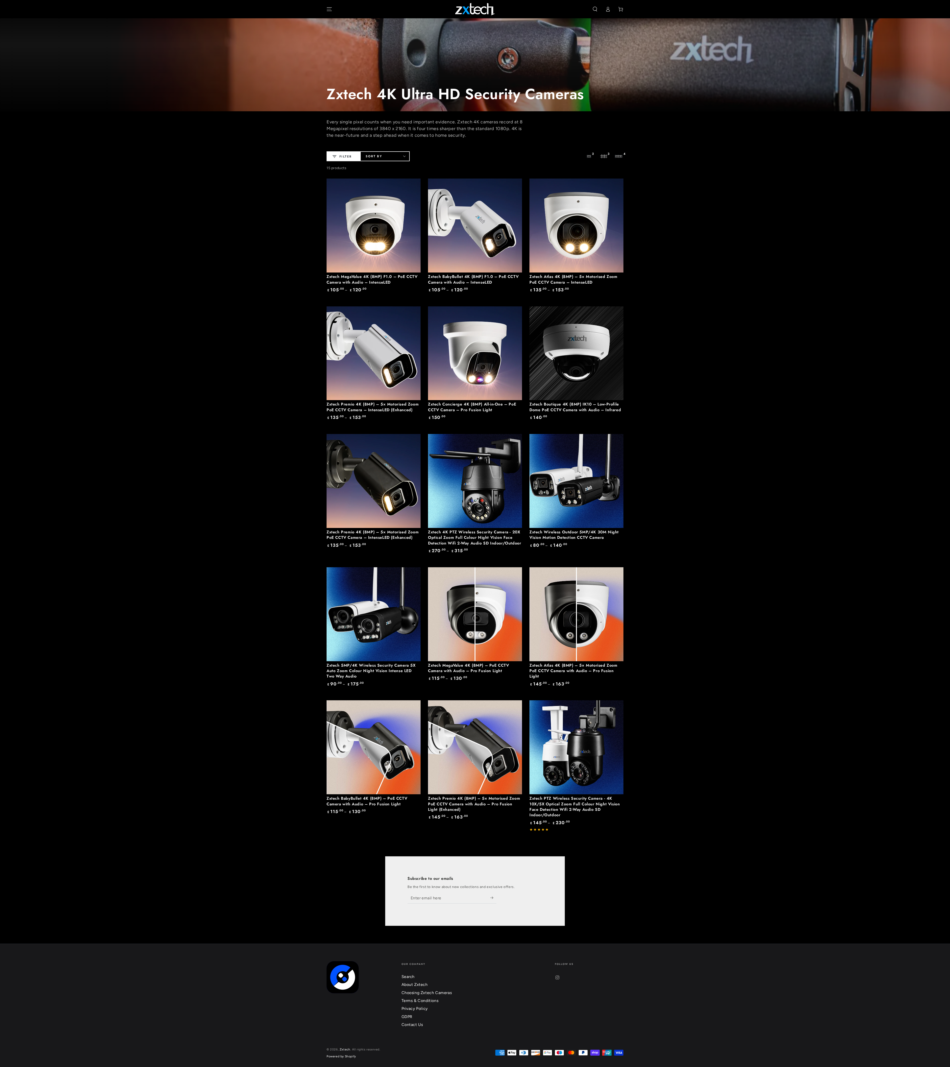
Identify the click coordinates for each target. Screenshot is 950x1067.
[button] (595, 9)
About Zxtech (415, 984)
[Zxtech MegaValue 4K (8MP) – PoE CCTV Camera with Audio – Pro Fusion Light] (475, 614)
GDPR (407, 1016)
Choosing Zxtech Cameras (427, 992)
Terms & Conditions (420, 1000)
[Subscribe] (493, 897)
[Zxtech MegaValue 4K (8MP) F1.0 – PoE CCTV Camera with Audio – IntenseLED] (374, 225)
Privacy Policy (415, 1008)
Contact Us (412, 1024)
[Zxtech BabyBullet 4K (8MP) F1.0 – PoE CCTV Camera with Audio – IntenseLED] (475, 225)
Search (408, 976)
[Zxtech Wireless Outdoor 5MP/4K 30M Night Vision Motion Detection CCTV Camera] (576, 481)
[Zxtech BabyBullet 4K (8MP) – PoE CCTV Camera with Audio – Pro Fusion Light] (374, 747)
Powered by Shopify (341, 1056)
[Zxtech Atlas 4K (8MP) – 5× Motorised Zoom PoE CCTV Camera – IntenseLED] (576, 225)
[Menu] (329, 9)
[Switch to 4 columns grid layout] (618, 156)
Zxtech (345, 1049)
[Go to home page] (475, 9)
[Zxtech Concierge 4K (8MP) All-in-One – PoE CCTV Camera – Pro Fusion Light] (475, 353)
